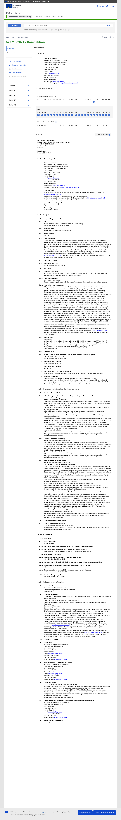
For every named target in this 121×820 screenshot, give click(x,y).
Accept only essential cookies (104, 812)
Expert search (53, 29)
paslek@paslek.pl (53, 73)
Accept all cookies (85, 812)
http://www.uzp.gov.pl (60, 659)
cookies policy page (40, 812)
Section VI (12, 105)
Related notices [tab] (12, 53)
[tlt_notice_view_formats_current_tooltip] (109, 135)
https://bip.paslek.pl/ (58, 81)
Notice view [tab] (10, 48)
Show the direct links (19, 65)
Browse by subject (65, 29)
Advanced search (42, 29)
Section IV (12, 100)
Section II (12, 90)
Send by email (17, 73)
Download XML (17, 61)
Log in (101, 6)
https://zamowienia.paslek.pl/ (69, 83)
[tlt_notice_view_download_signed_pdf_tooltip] (94, 102)
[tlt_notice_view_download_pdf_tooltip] (38, 115)
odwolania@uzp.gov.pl (55, 653)
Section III (12, 95)
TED (7, 37)
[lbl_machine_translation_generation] (56, 122)
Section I (12, 86)
